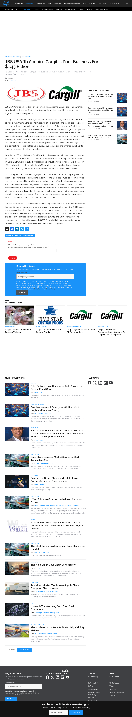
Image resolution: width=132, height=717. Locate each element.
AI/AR (33, 603)
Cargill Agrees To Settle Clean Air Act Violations (81, 330)
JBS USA (12, 80)
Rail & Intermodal (37, 624)
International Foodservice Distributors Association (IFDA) (57, 505)
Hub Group (39, 440)
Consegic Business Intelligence (47, 613)
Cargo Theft (35, 383)
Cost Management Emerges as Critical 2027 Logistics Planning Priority (100, 110)
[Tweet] (22, 229)
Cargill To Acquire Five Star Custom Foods (49, 330)
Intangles (38, 392)
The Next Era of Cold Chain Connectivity (53, 564)
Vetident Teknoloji (42, 552)
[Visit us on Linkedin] (100, 383)
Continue (76, 712)
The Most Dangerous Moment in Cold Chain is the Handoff (58, 547)
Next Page (24, 650)
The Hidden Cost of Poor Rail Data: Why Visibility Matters (57, 629)
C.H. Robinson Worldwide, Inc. (46, 591)
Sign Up (22, 292)
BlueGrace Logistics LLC (44, 413)
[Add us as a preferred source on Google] (27, 229)
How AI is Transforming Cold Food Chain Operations (53, 608)
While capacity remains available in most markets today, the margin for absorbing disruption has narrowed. (57, 595)
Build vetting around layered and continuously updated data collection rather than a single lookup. (56, 488)
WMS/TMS (34, 428)
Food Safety (10, 327)
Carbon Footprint (74, 327)
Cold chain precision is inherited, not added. (46, 555)
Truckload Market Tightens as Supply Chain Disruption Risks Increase (55, 587)
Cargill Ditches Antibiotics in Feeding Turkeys (18, 330)
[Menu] (127, 4)
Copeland (39, 568)
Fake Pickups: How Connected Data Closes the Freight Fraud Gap (100, 96)
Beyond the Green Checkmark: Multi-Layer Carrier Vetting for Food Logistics (55, 479)
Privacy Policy (50, 289)
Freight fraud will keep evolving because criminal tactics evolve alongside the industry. (57, 396)
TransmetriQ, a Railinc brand (46, 634)
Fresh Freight (40, 484)
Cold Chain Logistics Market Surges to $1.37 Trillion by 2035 (100, 136)
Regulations (35, 475)
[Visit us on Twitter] (95, 383)
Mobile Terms (38, 289)
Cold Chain (26, 57)
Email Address (22, 273)
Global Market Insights (44, 463)
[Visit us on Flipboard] (106, 383)
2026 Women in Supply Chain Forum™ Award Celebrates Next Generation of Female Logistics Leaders (58, 525)
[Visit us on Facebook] (89, 383)
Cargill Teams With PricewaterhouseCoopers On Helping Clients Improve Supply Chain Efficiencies (111, 332)
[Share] (12, 229)
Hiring (33, 520)
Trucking (34, 582)
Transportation (12, 57)
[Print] (7, 229)
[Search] (122, 4)
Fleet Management (38, 404)
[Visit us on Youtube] (111, 383)
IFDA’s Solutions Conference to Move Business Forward (56, 500)
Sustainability (41, 327)
